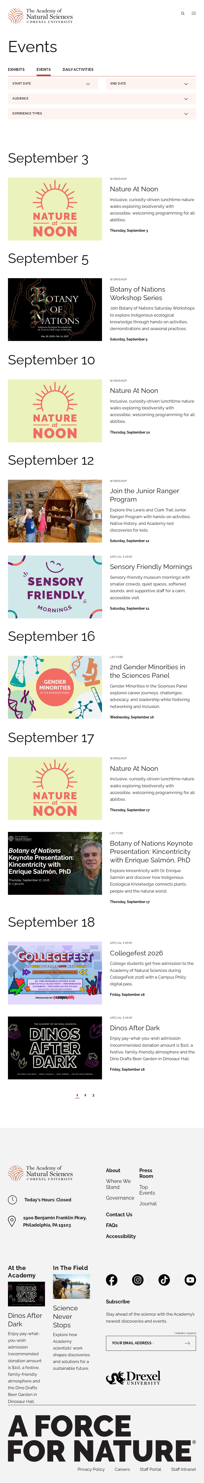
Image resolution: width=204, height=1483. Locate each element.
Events (44, 70)
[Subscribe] (190, 1343)
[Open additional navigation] (193, 13)
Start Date (21, 84)
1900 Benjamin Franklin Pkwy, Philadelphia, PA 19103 (55, 1221)
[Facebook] (111, 1283)
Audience (20, 98)
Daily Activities (78, 70)
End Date (118, 84)
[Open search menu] (182, 13)
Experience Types (27, 113)
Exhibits (16, 70)
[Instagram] (138, 1283)
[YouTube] (190, 1283)
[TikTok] (164, 1283)
